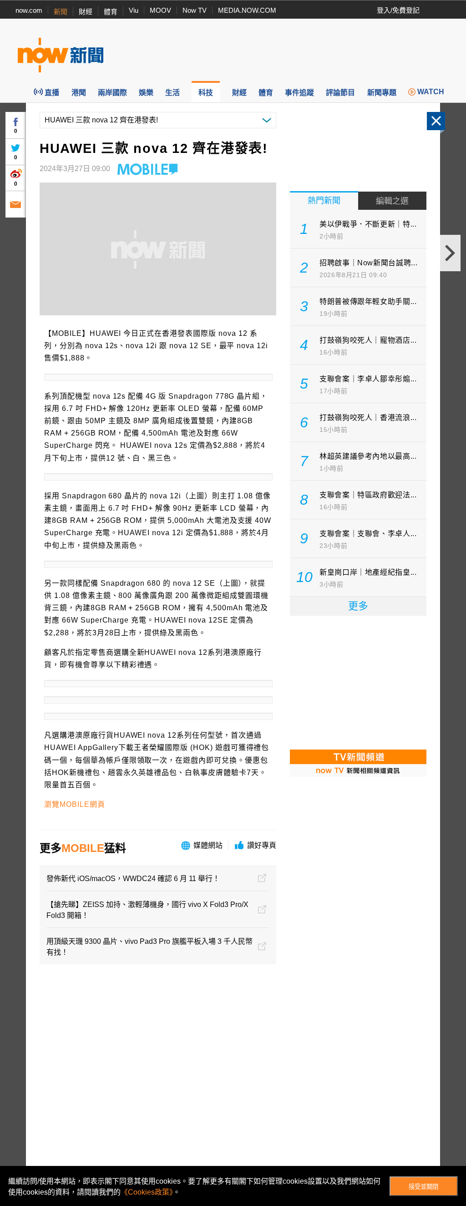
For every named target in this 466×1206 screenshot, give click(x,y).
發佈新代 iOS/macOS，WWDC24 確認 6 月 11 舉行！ (133, 878)
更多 (358, 606)
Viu (133, 10)
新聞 (60, 11)
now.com (28, 10)
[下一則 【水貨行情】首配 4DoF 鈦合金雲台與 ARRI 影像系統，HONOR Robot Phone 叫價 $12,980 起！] (450, 253)
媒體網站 (208, 845)
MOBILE (82, 848)
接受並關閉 (423, 1186)
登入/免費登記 (398, 10)
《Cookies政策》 (147, 1192)
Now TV (194, 10)
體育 (110, 11)
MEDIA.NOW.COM (247, 10)
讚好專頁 (261, 845)
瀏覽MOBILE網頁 (74, 804)
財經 (85, 11)
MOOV (160, 10)
